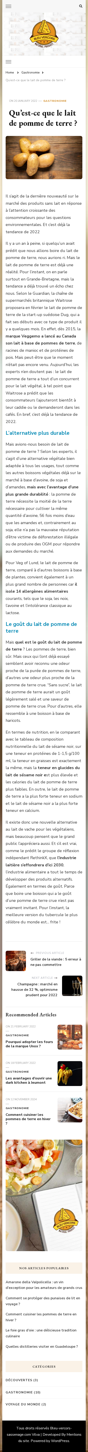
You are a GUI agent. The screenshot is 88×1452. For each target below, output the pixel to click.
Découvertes (19, 1380)
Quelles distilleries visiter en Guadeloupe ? (42, 1346)
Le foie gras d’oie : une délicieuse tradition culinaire (41, 1333)
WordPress (60, 1440)
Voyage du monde (23, 1404)
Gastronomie (55, 101)
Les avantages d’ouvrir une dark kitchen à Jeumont (29, 1080)
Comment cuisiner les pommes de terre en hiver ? (28, 1119)
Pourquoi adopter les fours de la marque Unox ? (29, 1044)
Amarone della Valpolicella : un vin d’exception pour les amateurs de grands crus (44, 1285)
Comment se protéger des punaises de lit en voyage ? (43, 1301)
